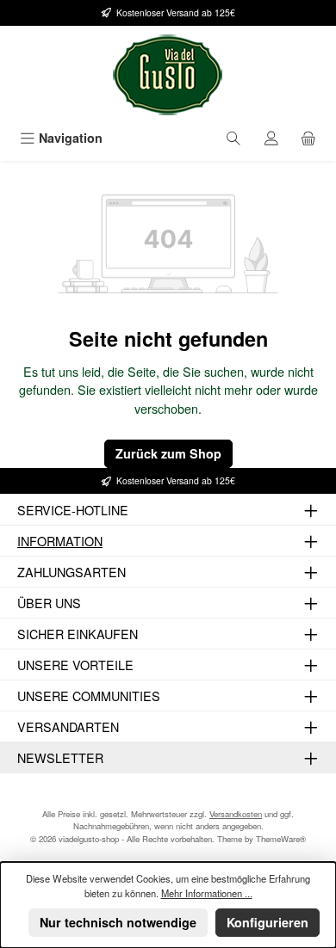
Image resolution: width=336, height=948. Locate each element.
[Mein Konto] (271, 138)
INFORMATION (60, 541)
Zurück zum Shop (168, 453)
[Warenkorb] (308, 138)
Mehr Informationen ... (206, 893)
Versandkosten (235, 814)
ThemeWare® (281, 839)
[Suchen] (233, 138)
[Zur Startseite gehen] (168, 74)
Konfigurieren (267, 922)
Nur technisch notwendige (118, 922)
